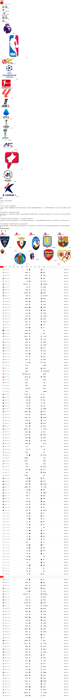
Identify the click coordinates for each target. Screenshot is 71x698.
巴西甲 (22, 266)
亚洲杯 (10, 140)
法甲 (9, 106)
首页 (8, 8)
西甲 (9, 266)
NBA (27, 57)
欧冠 (17, 79)
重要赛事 (5, 15)
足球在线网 (2, 0)
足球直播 (7, 11)
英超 (13, 33)
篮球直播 (7, 14)
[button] (1, 231)
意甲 (5, 266)
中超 (14, 63)
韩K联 (17, 196)
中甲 (22, 169)
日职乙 (39, 266)
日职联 (15, 181)
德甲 (11, 88)
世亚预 (15, 149)
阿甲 (17, 266)
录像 (6, 22)
